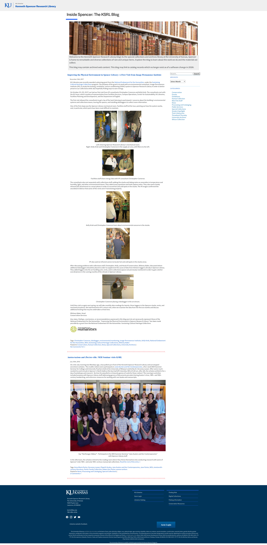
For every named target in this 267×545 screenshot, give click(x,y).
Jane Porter (144, 467)
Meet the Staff (177, 100)
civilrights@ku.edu (131, 535)
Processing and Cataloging (92, 471)
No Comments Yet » (77, 347)
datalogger (95, 340)
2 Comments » (75, 473)
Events (174, 94)
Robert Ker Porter (109, 469)
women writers (121, 469)
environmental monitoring (109, 340)
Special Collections (114, 344)
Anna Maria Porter (80, 467)
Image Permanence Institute (130, 340)
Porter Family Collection (93, 469)
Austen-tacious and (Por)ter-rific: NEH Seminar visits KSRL (94, 357)
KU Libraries (19, 3)
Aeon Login (138, 496)
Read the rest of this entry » (130, 462)
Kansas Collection (94, 344)
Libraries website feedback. (78, 524)
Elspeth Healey (106, 467)
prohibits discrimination (91, 531)
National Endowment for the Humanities (129, 82)
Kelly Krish (145, 340)
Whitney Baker (124, 342)
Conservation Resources (177, 504)
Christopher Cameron (82, 340)
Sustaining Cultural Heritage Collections (103, 342)
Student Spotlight (178, 111)
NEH (86, 342)
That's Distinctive (178, 113)
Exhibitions (176, 96)
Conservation (82, 344)
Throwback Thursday (179, 115)
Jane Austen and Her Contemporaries (128, 367)
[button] (166, 525)
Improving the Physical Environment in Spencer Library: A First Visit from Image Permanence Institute (114, 74)
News (104, 344)
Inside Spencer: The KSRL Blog (93, 14)
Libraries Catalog (139, 500)
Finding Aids (173, 492)
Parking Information (175, 500)
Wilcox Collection (178, 119)
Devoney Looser (94, 467)
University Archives (128, 344)
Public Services (177, 107)
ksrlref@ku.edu (72, 510)
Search (196, 73)
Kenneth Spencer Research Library (35, 6)
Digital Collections (175, 496)
